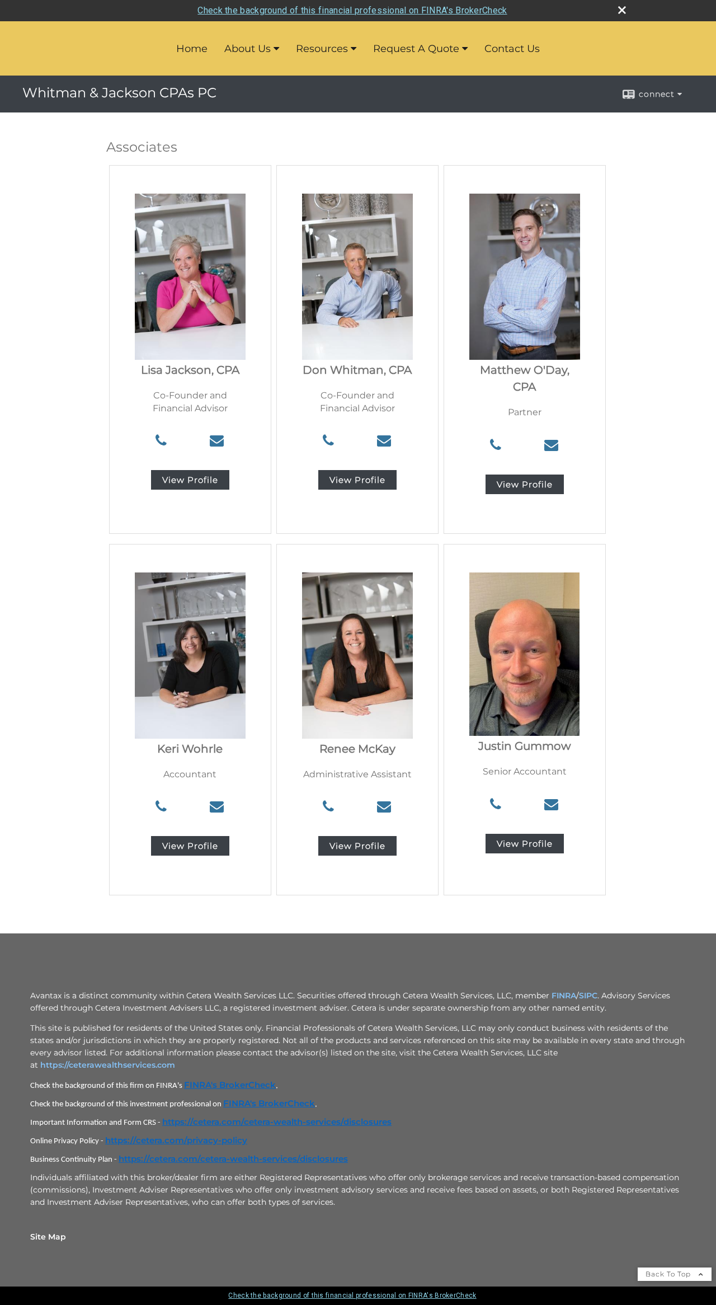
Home (192, 49)
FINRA (564, 996)
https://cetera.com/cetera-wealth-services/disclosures (277, 1122)
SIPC (588, 996)
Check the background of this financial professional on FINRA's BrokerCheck (352, 10)
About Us (247, 49)
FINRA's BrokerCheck (230, 1085)
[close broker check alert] (622, 10)
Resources (322, 49)
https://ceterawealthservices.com (107, 1065)
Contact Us (512, 49)
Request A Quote (416, 49)
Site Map (48, 1237)
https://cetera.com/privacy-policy (176, 1140)
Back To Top (669, 1274)
